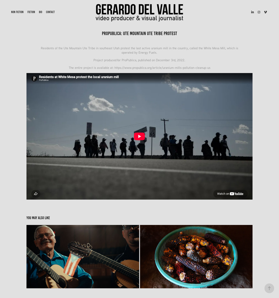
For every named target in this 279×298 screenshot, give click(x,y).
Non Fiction (17, 12)
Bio (40, 12)
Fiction (31, 12)
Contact (50, 12)
